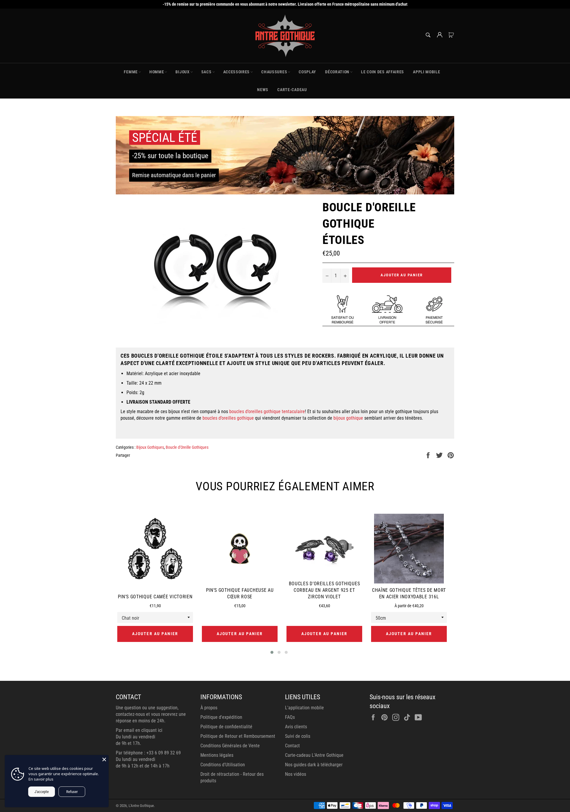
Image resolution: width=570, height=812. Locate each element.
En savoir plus (40, 779)
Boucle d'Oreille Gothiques (187, 447)
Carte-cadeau (292, 89)
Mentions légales (216, 755)
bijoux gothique (348, 418)
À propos (208, 707)
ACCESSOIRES (236, 71)
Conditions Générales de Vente (230, 745)
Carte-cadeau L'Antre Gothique (314, 755)
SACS (206, 71)
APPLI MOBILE (426, 71)
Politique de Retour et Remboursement (237, 736)
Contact (292, 745)
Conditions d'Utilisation (222, 764)
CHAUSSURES (274, 71)
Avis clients (296, 726)
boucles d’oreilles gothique (228, 418)
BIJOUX (182, 71)
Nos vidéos (295, 774)
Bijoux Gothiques (150, 447)
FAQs (290, 717)
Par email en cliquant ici (139, 730)
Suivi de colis (297, 736)
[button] (272, 652)
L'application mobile (304, 707)
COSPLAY (307, 71)
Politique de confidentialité (226, 726)
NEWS (262, 89)
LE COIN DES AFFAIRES (382, 71)
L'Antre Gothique (141, 805)
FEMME (131, 71)
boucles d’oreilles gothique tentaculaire (267, 411)
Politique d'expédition (221, 717)
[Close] (104, 759)
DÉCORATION (337, 71)
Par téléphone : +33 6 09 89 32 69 (148, 753)
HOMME (156, 71)
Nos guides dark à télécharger (314, 764)
